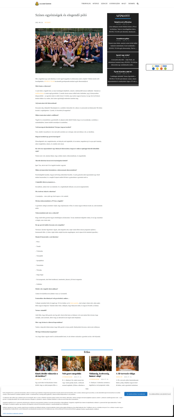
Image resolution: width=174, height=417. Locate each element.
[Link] (43, 3)
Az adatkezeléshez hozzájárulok (136, 394)
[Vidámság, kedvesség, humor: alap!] (100, 357)
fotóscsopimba (74, 303)
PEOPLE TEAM (49, 81)
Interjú (48, 22)
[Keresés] (137, 4)
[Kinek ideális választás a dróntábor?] (46, 357)
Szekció (38, 379)
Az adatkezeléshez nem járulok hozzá (160, 394)
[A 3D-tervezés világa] (127, 357)
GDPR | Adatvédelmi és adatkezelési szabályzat (13, 413)
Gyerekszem (67, 377)
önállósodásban (39, 93)
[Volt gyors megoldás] (73, 357)
